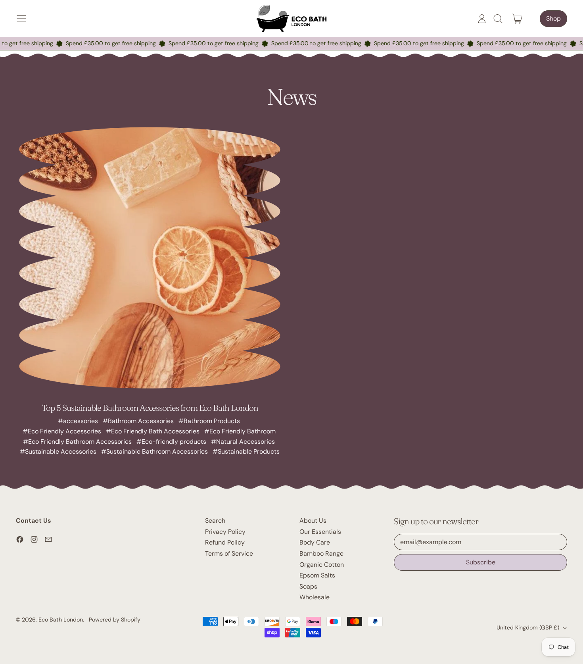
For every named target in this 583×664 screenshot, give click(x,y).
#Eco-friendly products (171, 441)
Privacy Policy (225, 531)
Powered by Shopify (114, 619)
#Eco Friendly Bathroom (240, 431)
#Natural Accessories (243, 441)
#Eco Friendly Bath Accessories (152, 431)
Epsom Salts (317, 575)
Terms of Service (229, 553)
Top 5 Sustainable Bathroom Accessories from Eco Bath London (150, 407)
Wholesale (314, 597)
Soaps (308, 586)
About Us (312, 520)
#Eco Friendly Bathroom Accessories (77, 441)
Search (215, 520)
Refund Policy (225, 542)
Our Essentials (320, 531)
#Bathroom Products (209, 421)
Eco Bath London (60, 619)
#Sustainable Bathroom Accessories (154, 451)
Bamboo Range (321, 553)
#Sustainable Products (246, 451)
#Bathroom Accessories (138, 421)
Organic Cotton (321, 564)
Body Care (314, 542)
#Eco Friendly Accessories (62, 431)
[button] (497, 18)
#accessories (78, 421)
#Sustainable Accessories (58, 451)
